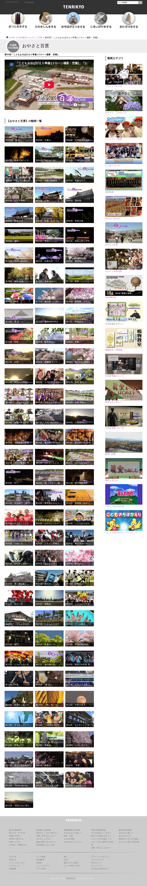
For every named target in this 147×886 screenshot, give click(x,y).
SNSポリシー (96, 863)
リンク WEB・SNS (72, 866)
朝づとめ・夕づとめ (17, 833)
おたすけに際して (126, 833)
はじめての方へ (12, 2)
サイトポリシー (97, 860)
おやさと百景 (36, 37)
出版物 (39, 863)
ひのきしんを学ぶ (43, 839)
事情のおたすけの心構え (129, 839)
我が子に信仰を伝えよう (101, 836)
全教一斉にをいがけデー (101, 848)
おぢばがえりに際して (73, 833)
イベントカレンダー (17, 863)
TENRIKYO (70, 879)
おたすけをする (125, 830)
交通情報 (12, 869)
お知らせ (12, 860)
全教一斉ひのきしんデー (46, 836)
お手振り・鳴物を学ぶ (18, 845)
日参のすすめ (14, 836)
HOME (11, 37)
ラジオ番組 (40, 857)
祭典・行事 (68, 836)
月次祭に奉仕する (16, 839)
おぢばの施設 (69, 839)
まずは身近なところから (101, 833)
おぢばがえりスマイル (73, 842)
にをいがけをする (98, 830)
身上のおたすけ (125, 836)
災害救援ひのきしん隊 (45, 845)
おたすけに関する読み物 (129, 842)
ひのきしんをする (43, 830)
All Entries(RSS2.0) (99, 869)
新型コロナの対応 (71, 863)
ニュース (12, 857)
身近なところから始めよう (47, 833)
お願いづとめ (14, 842)
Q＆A (66, 860)
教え (65, 857)
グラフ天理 (40, 869)
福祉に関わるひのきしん (46, 842)
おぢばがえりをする (72, 830)
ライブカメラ (14, 866)
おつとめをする (15, 830)
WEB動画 (40, 860)
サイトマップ (96, 866)
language (29, 2)
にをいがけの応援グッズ (101, 839)
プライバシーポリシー (100, 857)
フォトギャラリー (43, 866)
